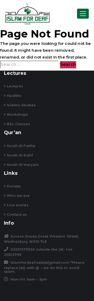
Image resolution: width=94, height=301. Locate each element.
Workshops (17, 114)
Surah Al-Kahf (19, 155)
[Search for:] (29, 64)
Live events (17, 205)
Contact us (16, 214)
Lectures (14, 86)
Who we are (18, 195)
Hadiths (13, 95)
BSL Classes (18, 124)
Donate (13, 186)
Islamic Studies (21, 105)
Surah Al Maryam (22, 164)
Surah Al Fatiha (20, 146)
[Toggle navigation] (83, 14)
